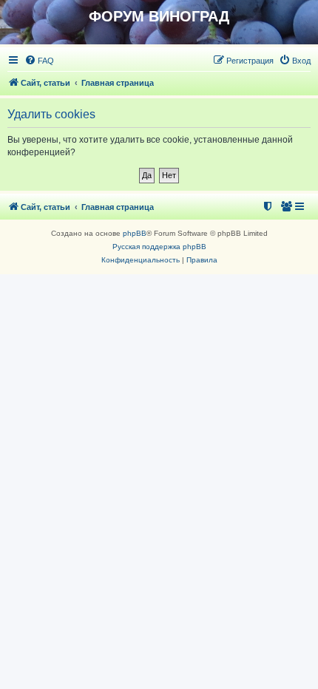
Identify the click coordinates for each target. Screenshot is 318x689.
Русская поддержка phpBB (159, 246)
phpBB (134, 233)
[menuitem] (39, 60)
